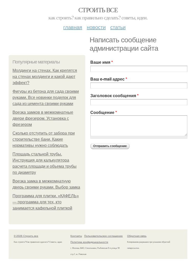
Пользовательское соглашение (103, 236)
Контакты (76, 236)
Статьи (118, 27)
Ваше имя (101, 62)
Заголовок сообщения (114, 95)
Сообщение (103, 112)
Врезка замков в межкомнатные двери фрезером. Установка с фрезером (43, 118)
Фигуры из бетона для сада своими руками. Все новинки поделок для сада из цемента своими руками (46, 97)
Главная (72, 27)
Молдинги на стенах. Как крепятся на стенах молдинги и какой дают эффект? (45, 76)
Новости (96, 27)
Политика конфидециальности (89, 242)
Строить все (98, 9)
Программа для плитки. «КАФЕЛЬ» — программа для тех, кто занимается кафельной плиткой (46, 202)
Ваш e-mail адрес (108, 79)
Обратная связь (136, 236)
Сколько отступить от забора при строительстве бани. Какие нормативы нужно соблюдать (44, 139)
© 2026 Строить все (26, 236)
